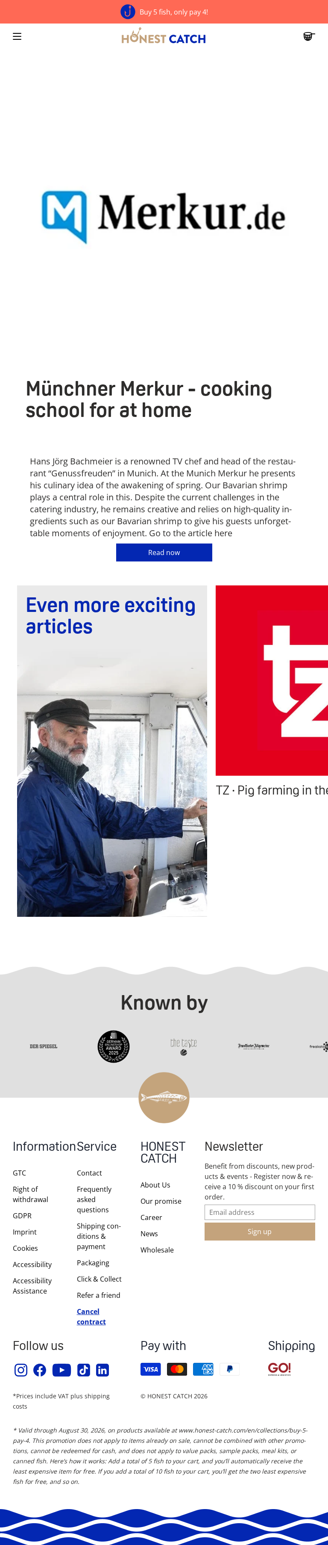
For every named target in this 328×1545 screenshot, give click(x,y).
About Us (155, 1185)
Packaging (93, 1262)
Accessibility (32, 1264)
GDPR (22, 1215)
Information (36, 1147)
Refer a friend (98, 1295)
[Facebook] (40, 1370)
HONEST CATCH (163, 1153)
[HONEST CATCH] (164, 36)
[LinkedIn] (102, 1370)
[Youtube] (62, 1370)
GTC (19, 1173)
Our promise (161, 1201)
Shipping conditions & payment (99, 1236)
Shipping (291, 1347)
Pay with (163, 1347)
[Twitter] (84, 1370)
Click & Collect (99, 1279)
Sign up (260, 1231)
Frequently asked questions (94, 1199)
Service (97, 1147)
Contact (89, 1173)
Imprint (25, 1232)
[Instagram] (21, 1370)
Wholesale (157, 1250)
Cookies (25, 1248)
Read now (164, 552)
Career (151, 1217)
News (149, 1233)
